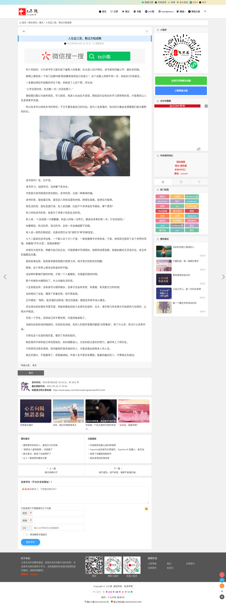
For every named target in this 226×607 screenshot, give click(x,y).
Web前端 (162, 211)
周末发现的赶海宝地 (99, 458)
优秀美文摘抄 (26, 425)
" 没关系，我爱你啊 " (128, 425)
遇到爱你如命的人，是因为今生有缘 (40, 445)
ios (177, 206)
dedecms (191, 216)
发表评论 (99, 43)
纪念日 (170, 568)
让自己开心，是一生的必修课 (187, 289)
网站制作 (192, 220)
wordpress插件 (192, 197)
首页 (24, 22)
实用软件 (152, 568)
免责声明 (128, 586)
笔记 (192, 225)
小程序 (177, 196)
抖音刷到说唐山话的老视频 (103, 445)
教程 (192, 211)
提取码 (162, 220)
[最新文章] (181, 182)
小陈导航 (152, 563)
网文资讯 (32, 22)
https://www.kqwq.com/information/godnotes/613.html (79, 390)
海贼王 (162, 196)
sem (163, 225)
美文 (41, 22)
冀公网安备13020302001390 (127, 602)
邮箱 (27, 520)
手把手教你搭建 (191, 206)
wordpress (192, 201)
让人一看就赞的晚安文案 (35, 458)
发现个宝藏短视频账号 (100, 454)
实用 (177, 216)
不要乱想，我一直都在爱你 (186, 261)
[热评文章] (199, 182)
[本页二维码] (222, 596)
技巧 (177, 201)
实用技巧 (190, 563)
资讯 (162, 216)
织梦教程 (177, 220)
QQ (24, 528)
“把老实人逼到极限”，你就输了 (38, 449)
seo (177, 230)
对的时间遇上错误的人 (183, 247)
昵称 (27, 513)
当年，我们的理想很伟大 (65, 425)
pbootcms (162, 201)
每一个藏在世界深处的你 (184, 303)
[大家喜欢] (163, 182)
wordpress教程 (177, 226)
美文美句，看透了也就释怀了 (37, 454)
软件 (162, 206)
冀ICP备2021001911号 (98, 602)
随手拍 (162, 230)
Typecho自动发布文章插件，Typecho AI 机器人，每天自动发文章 (121, 449)
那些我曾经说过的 (181, 275)
